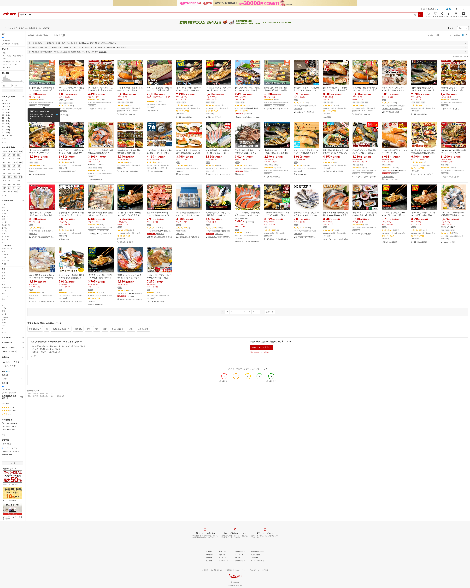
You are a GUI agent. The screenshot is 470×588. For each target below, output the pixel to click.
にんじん (5, 317)
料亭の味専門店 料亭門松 (69, 171)
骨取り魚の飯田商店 (185, 117)
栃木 (4, 159)
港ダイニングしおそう (391, 179)
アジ (3, 281)
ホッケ (4, 314)
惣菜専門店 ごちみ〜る (127, 114)
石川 (4, 166)
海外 (8, 372)
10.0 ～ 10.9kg (7, 136)
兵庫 (18, 173)
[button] (461, 9)
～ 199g (4, 100)
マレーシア (5, 260)
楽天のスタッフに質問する (261, 347)
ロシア (4, 213)
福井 (9, 166)
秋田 (4, 155)
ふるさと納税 (143, 329)
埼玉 (13, 159)
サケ (3, 279)
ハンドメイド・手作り (9, 366)
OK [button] (57, 115)
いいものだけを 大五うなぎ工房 (365, 177)
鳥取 (15, 177)
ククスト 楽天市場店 (156, 171)
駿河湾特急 (241, 174)
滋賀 (4, 173)
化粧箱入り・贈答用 (9, 351)
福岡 (18, 184)
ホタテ (4, 320)
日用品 (131, 329)
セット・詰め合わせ (57, 396)
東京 (4, 162)
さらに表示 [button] (6, 67)
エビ (3, 302)
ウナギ (4, 290)
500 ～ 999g (6, 106)
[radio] (3, 37)
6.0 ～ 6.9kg (6, 124)
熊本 (13, 188)
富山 (20, 162)
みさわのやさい (66, 115)
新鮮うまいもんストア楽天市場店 (219, 174)
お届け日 (5, 383)
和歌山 (10, 177)
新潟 (15, 162)
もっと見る (34, 356)
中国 (3, 207)
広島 (9, 181)
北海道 (5, 151)
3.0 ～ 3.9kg (6, 115)
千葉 (18, 159)
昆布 (3, 311)
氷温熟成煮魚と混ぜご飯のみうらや (190, 237)
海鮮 (105, 329)
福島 (13, 155)
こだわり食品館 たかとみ (40, 174)
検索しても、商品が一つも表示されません (46, 352)
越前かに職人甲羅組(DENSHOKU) (248, 117)
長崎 (9, 188)
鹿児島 (10, 192)
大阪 (13, 173)
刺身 (96, 329)
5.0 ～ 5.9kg (6, 121)
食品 (29, 393)
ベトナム (5, 231)
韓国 (3, 219)
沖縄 (15, 192)
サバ (3, 276)
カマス (4, 323)
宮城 (20, 151)
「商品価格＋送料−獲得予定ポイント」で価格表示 (43, 35)
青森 (10, 151)
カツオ (4, 305)
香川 (4, 184)
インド (4, 257)
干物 (88, 329)
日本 (3, 204)
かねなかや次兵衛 (96, 180)
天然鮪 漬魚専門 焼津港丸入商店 (277, 239)
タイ (3, 242)
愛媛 (9, 184)
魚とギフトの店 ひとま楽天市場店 (336, 239)
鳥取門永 (328, 117)
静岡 (9, 170)
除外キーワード (7, 454)
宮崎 (4, 192)
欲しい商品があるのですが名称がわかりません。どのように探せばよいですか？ (58, 346)
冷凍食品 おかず (35, 329)
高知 (13, 184)
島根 (20, 177)
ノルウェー (5, 216)
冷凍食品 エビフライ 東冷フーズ (277, 109)
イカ (3, 284)
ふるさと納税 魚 (117, 329)
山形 (9, 155)
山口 (13, 181)
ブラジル (5, 228)
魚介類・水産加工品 (40, 393)
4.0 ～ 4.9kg (6, 118)
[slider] (2, 82)
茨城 (18, 155)
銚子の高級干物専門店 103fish (306, 237)
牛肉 (3, 326)
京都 (9, 173)
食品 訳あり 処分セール (61, 329)
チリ (3, 234)
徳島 (18, 181)
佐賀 (4, 188)
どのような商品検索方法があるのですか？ (46, 349)
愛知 (13, 170)
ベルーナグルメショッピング (423, 174)
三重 (18, 170)
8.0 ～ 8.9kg (6, 130)
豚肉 (3, 293)
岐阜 (4, 170)
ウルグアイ (5, 237)
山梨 (13, 166)
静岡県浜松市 (153, 111)
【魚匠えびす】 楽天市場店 (305, 112)
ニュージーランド (8, 245)
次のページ (269, 312)
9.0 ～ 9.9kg (6, 133)
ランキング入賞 (183, 111)
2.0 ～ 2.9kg (6, 112)
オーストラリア (7, 248)
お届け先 (5, 375)
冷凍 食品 (78, 329)
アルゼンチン (6, 225)
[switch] (21, 397)
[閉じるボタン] (465, 43)
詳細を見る (102, 52)
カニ (3, 328)
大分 (18, 188)
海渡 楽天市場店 (183, 174)
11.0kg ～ (5, 138)
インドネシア (6, 254)
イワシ (4, 308)
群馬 (9, 159)
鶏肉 (3, 299)
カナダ (4, 222)
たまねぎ (5, 296)
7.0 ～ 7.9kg (6, 127)
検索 (13, 90)
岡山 (4, 181)
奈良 (4, 177)
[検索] (420, 14)
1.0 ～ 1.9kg (6, 109)
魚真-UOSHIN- (66, 239)
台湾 (3, 251)
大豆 (3, 273)
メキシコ (5, 240)
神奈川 (10, 162)
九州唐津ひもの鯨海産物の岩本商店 (43, 237)
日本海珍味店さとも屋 (391, 112)
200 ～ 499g (6, 103)
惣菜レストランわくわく (98, 109)
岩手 (15, 151)
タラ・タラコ (6, 287)
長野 (18, 166)
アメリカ (5, 210)
